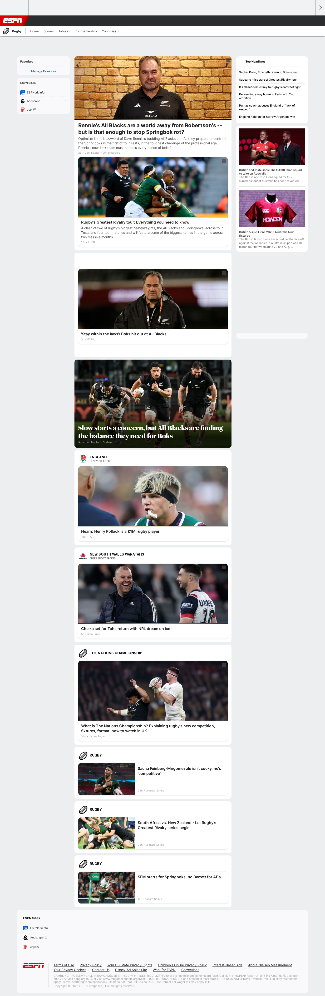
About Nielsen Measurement (270, 965)
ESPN (12, 20)
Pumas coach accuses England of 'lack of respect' (267, 107)
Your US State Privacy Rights (129, 965)
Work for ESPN (164, 970)
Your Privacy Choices (70, 970)
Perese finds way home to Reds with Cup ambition (266, 96)
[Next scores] (320, 7)
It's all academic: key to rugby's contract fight (269, 87)
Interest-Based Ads (227, 965)
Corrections (190, 970)
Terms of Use (64, 965)
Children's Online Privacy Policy (182, 965)
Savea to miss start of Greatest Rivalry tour (268, 79)
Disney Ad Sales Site (131, 970)
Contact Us (100, 970)
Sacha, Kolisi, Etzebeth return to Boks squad (269, 72)
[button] (310, 20)
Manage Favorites (43, 71)
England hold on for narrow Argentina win (267, 116)
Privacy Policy (91, 965)
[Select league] (14, 7)
